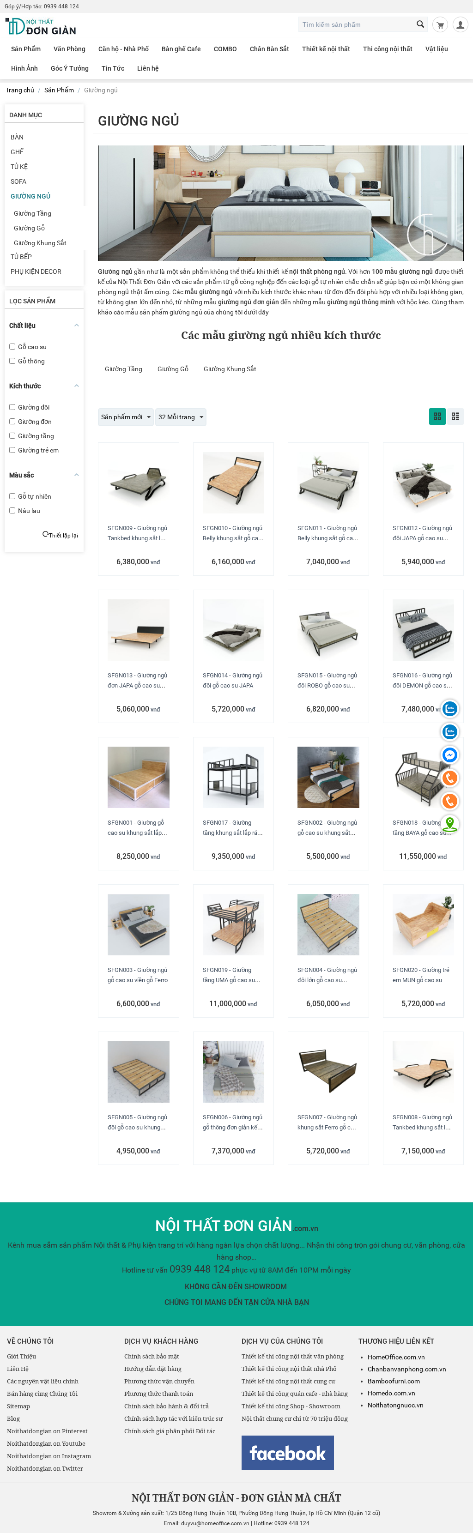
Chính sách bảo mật (151, 1356)
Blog (13, 1418)
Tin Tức (113, 68)
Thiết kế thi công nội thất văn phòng (293, 1356)
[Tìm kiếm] (420, 25)
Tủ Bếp (21, 256)
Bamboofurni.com (394, 1381)
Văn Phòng (69, 49)
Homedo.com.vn (391, 1393)
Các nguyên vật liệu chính (43, 1381)
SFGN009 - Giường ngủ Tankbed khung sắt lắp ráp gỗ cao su (137, 538)
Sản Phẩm (26, 49)
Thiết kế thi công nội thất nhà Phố (289, 1368)
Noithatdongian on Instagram (49, 1456)
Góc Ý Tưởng (70, 68)
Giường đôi (33, 407)
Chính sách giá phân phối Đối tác (169, 1431)
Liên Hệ (18, 1368)
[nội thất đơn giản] (41, 25)
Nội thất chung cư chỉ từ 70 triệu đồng (295, 1418)
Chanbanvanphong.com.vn (407, 1369)
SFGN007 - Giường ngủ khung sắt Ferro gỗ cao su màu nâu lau (327, 1127)
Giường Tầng (32, 213)
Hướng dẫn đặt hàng (153, 1368)
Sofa (18, 181)
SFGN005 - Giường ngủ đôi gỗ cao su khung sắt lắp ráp (137, 1127)
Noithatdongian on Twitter (45, 1468)
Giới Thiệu (21, 1356)
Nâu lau (29, 510)
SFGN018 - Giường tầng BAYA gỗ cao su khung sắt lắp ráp (419, 832)
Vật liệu (436, 49)
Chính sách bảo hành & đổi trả (166, 1406)
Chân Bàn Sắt (269, 49)
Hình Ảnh (24, 68)
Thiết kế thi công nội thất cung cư (288, 1381)
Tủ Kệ (19, 166)
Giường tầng (36, 436)
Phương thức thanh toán (158, 1393)
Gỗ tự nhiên (34, 496)
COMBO (225, 49)
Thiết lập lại (63, 535)
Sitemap (18, 1406)
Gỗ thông (31, 361)
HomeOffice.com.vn (396, 1357)
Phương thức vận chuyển (159, 1381)
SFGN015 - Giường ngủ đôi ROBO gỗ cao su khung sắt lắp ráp (327, 685)
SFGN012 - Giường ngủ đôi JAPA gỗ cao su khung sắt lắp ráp (422, 538)
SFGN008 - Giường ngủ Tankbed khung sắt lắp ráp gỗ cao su (422, 1127)
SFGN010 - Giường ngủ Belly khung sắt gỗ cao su (232, 538)
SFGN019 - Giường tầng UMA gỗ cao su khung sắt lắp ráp (229, 980)
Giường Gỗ (29, 228)
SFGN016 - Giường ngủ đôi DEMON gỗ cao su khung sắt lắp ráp (422, 685)
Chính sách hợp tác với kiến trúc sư (173, 1418)
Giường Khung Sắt (40, 243)
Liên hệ (148, 68)
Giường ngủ (30, 196)
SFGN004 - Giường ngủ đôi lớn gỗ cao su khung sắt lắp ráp (327, 980)
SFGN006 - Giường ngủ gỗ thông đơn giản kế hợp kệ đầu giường (232, 1127)
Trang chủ (20, 90)
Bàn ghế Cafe (181, 49)
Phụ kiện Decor (36, 271)
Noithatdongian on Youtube (46, 1443)
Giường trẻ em (38, 450)
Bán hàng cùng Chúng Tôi (42, 1393)
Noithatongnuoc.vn (396, 1405)
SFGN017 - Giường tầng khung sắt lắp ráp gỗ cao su (232, 832)
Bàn (17, 137)
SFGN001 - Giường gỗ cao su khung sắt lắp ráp (136, 832)
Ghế (17, 152)
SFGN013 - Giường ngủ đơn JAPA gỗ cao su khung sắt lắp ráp (137, 685)
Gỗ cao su (32, 346)
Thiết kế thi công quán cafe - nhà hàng (295, 1393)
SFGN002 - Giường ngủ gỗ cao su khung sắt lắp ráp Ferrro (327, 832)
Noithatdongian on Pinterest (47, 1431)
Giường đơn (35, 421)
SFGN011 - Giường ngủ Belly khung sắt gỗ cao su (327, 538)
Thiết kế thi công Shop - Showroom (291, 1406)
